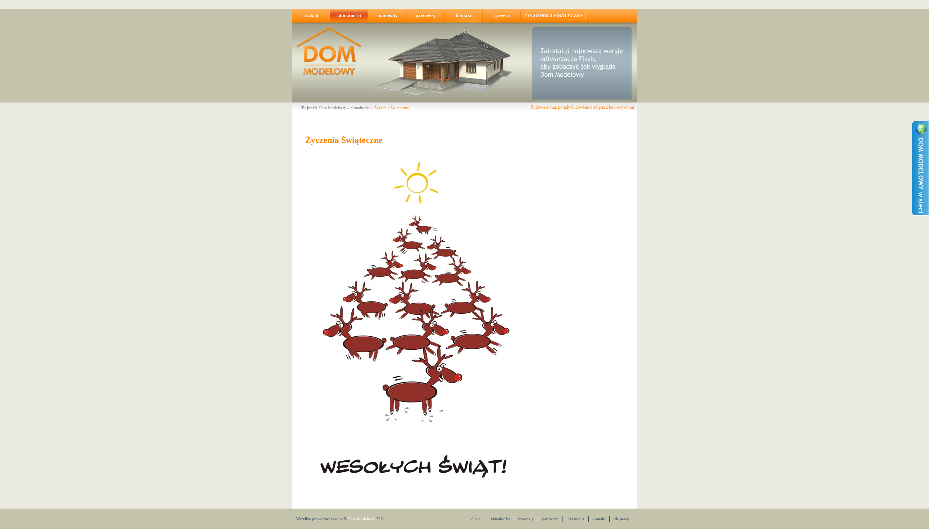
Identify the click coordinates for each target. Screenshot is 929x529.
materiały (387, 15)
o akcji (311, 15)
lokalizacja (575, 519)
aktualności (349, 15)
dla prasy (621, 519)
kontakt (463, 15)
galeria (501, 15)
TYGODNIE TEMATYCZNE (554, 15)
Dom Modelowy (332, 107)
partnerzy (426, 15)
